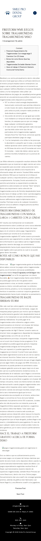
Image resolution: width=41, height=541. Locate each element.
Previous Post (20, 488)
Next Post (20, 494)
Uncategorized (8, 41)
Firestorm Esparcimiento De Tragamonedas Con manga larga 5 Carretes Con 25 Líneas (19, 54)
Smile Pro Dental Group (19, 13)
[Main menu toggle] (35, 13)
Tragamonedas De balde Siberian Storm (21, 65)
